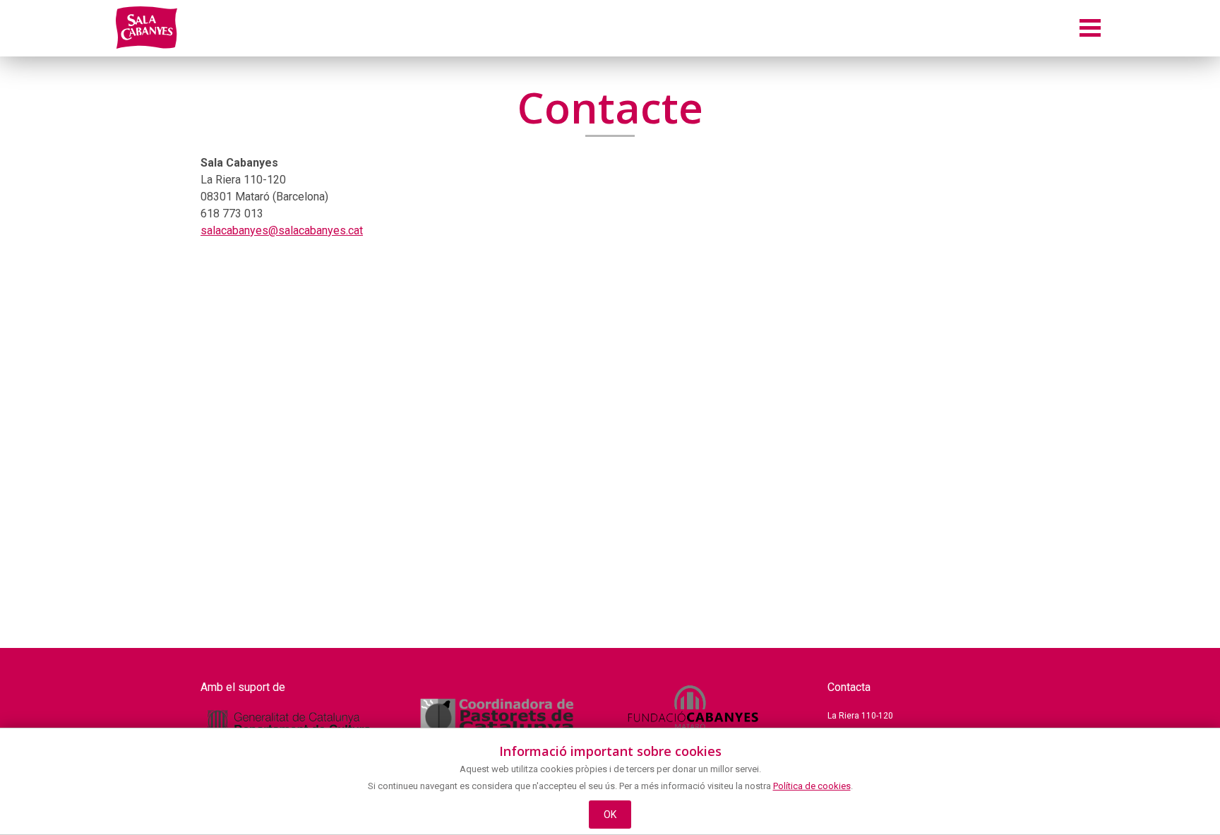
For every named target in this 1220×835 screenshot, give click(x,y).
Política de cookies (812, 786)
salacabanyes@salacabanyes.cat (282, 230)
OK (610, 814)
